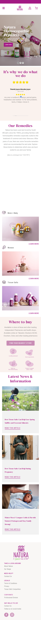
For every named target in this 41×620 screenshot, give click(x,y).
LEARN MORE (34, 244)
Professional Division (11, 598)
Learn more (8, 44)
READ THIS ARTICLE (12, 428)
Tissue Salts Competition (12, 589)
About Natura (8, 566)
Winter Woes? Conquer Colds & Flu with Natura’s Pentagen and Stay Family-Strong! (20, 520)
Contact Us (8, 576)
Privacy (7, 586)
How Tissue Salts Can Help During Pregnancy (18, 470)
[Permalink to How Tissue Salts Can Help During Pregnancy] (20, 447)
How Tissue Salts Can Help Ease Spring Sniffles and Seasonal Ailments (20, 421)
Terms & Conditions (10, 583)
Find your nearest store (20, 343)
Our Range (7, 569)
